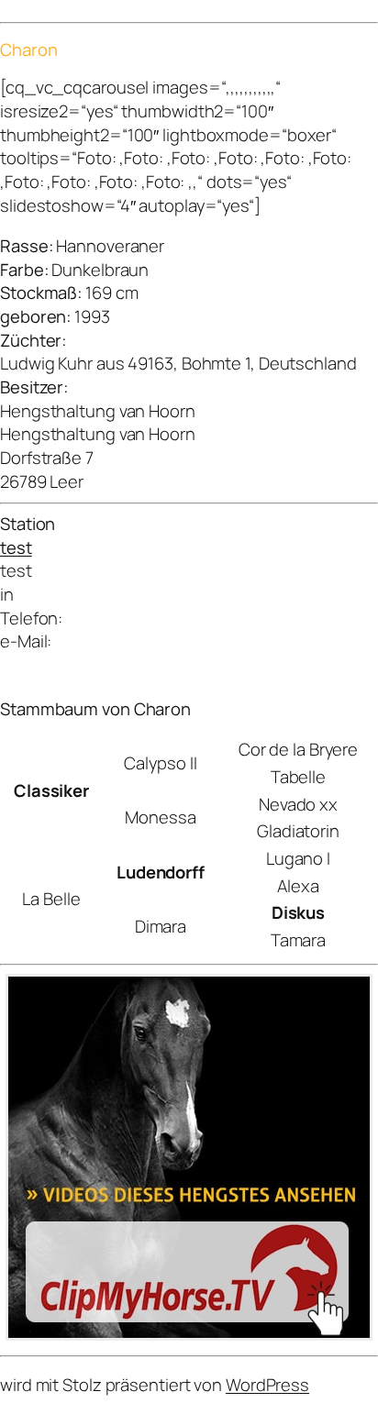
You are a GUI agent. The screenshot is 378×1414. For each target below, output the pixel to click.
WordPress (267, 1385)
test (16, 547)
